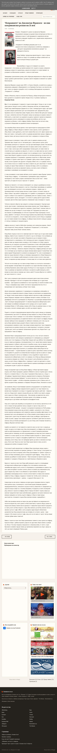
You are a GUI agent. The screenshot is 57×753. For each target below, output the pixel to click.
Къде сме (19, 16)
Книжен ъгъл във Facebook (12, 628)
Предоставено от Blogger (49, 749)
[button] (42, 594)
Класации (13, 13)
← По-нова (7, 536)
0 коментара (11, 28)
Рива (30, 710)
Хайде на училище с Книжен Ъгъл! (10, 734)
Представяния (29, 13)
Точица (31, 714)
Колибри (4, 719)
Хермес (31, 721)
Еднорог (4, 714)
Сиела (30, 712)
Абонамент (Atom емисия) (8, 701)
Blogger (18, 679)
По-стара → (50, 536)
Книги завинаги (34, 698)
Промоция (32, 681)
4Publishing (4, 710)
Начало (5, 13)
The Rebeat (41, 698)
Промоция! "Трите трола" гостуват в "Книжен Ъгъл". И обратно (17, 743)
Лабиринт (4, 723)
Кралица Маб (5, 721)
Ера (3, 717)
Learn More (26, 8)
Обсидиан (4, 726)
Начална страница (6, 736)
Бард (3, 712)
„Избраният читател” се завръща (10, 741)
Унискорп (31, 717)
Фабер (31, 719)
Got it (33, 8)
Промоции (39, 13)
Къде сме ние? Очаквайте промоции (11, 739)
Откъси (20, 13)
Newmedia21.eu (49, 698)
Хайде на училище (8, 16)
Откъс (39, 679)
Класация (32, 679)
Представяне (47, 679)
